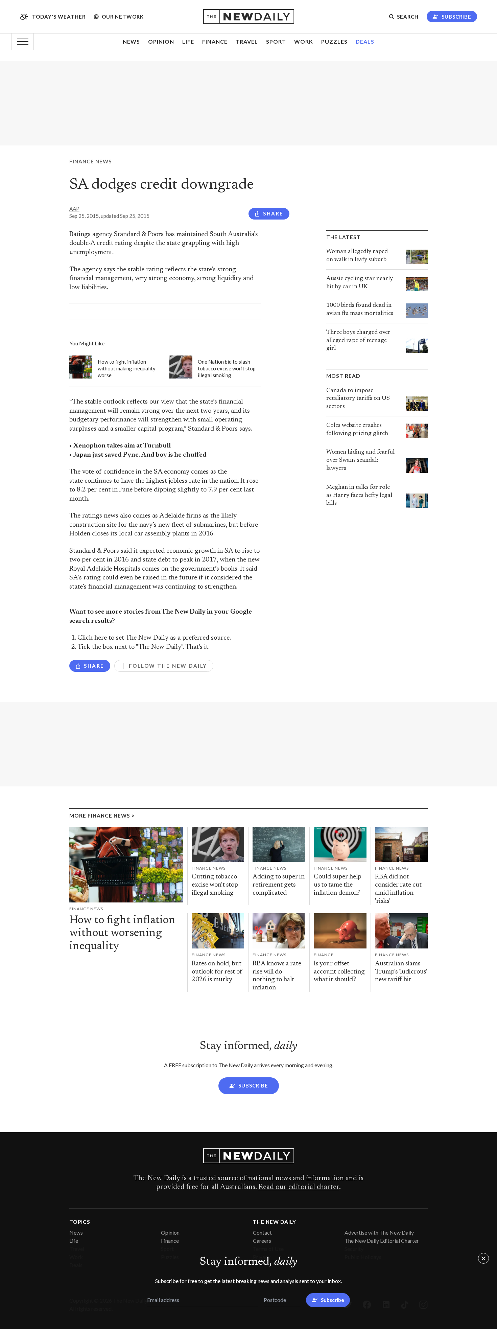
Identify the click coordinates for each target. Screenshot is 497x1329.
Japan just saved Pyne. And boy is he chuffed (140, 455)
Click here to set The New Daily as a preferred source (153, 638)
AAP (74, 209)
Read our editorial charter (298, 1187)
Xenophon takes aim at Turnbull (122, 446)
